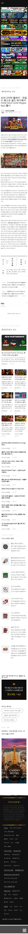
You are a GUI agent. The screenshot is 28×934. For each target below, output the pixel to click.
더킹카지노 (16, 865)
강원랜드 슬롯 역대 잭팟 (10, 715)
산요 (11, 906)
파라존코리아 (16, 854)
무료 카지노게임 (8, 870)
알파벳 (6, 902)
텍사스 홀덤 (7, 846)
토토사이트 (7, 891)
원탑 (5, 894)
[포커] (5, 589)
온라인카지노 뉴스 (9, 329)
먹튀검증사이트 (19, 870)
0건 (6, 112)
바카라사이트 (17, 851)
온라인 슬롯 (8, 141)
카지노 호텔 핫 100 (9, 886)
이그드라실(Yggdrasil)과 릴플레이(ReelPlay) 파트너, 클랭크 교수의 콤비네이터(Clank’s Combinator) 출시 (14, 285)
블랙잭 (6, 839)
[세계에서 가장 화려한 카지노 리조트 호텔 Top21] (14, 761)
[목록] (25, 110)
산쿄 (5, 910)
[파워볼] (5, 649)
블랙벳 (21, 898)
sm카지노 (13, 862)
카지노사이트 (8, 851)
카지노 (6, 828)
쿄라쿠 (16, 910)
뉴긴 (21, 910)
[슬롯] (5, 630)
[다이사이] (5, 601)
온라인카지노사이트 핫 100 (11, 874)
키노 (12, 842)
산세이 (16, 906)
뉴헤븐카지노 (16, 858)
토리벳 (11, 902)
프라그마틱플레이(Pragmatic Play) (17, 139)
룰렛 (17, 835)
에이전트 (15, 894)
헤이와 (10, 910)
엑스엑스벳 (7, 858)
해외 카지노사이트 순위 (10, 882)
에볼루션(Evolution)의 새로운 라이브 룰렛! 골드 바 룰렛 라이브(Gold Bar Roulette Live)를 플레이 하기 (13, 294)
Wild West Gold (12, 222)
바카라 (11, 839)
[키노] (5, 616)
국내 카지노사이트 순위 (10, 878)
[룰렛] (5, 546)
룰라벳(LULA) (8, 898)
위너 (9, 894)
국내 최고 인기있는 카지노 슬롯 (12, 710)
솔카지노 (6, 862)
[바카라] (5, 575)
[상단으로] (24, 930)
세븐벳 (16, 898)
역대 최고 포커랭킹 (9, 720)
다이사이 (6, 842)
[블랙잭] (5, 561)
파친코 (6, 906)
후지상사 (6, 914)
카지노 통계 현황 (9, 831)
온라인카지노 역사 (9, 835)
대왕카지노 (7, 854)
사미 (21, 906)
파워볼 (17, 842)
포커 (16, 839)
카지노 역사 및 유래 (15, 828)
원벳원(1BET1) (16, 891)
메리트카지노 (8, 865)
